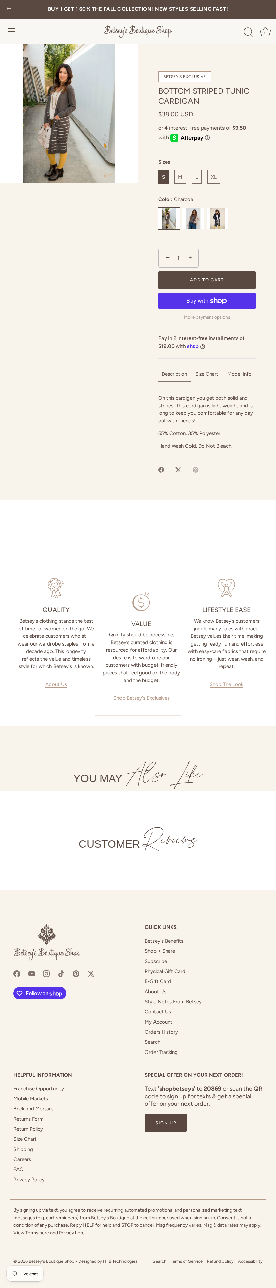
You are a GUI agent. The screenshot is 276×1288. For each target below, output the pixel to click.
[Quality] (56, 588)
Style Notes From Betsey (173, 1002)
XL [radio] (214, 177)
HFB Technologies (120, 1261)
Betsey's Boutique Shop (51, 1261)
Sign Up (166, 1122)
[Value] (141, 601)
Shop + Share (160, 951)
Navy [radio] (217, 218)
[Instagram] (46, 973)
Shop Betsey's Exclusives (141, 698)
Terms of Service (187, 1261)
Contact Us (158, 1012)
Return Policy (28, 1129)
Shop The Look (226, 684)
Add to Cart (207, 279)
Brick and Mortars (33, 1109)
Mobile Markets (30, 1099)
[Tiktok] (61, 973)
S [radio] (163, 177)
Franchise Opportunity (38, 1089)
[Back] (8, 9)
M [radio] (180, 177)
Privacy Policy (29, 1179)
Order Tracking (161, 1052)
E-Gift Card (158, 981)
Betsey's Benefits (164, 941)
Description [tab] (174, 374)
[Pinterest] (76, 973)
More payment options (207, 317)
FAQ (18, 1169)
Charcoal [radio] (169, 218)
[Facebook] (16, 973)
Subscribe (156, 961)
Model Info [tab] (239, 374)
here (44, 1233)
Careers (22, 1159)
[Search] (248, 32)
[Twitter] (91, 973)
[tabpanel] (207, 422)
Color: (176, 199)
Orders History (161, 1032)
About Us (56, 684)
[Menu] (11, 31)
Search (152, 1042)
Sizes (164, 162)
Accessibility (250, 1261)
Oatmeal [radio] (193, 218)
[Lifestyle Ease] (226, 588)
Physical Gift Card (165, 971)
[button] (69, 113)
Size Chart (25, 1139)
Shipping (23, 1149)
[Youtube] (31, 973)
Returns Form (28, 1119)
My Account (158, 1022)
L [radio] (196, 177)
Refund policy (220, 1261)
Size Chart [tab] (206, 374)
